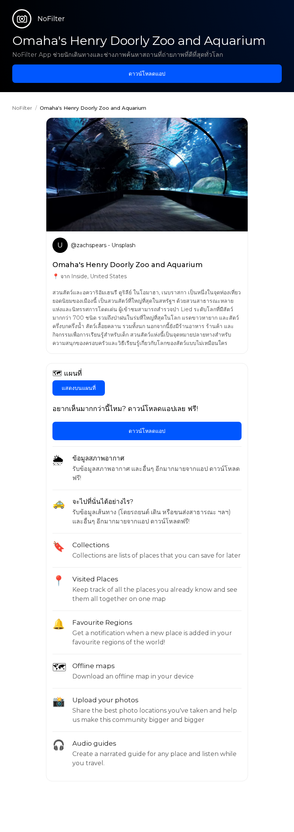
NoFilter (22, 108)
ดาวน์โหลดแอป (147, 74)
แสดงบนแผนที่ (79, 388)
